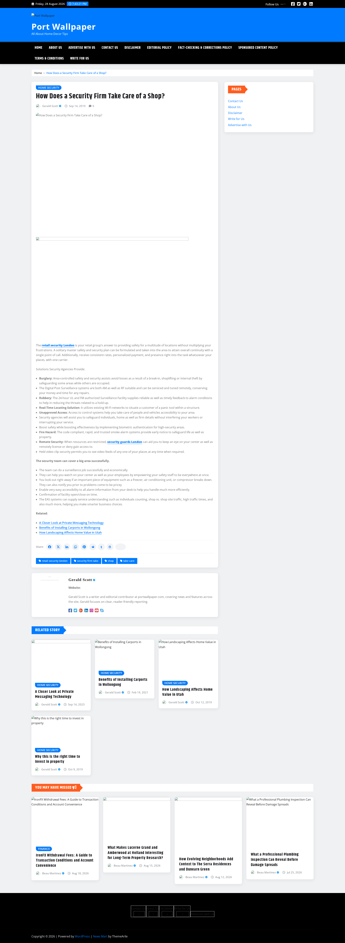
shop (111, 560)
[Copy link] (120, 546)
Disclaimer (133, 47)
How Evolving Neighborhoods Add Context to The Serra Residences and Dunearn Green (206, 864)
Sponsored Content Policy (258, 47)
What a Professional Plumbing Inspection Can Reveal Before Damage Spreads (275, 859)
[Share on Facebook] (49, 546)
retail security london (55, 560)
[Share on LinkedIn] (66, 546)
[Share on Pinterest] (84, 546)
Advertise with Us (81, 47)
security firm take (87, 560)
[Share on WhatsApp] (75, 546)
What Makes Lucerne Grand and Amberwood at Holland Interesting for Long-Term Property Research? (135, 853)
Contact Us (110, 47)
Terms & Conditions (49, 58)
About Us (55, 47)
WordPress (82, 936)
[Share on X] (58, 546)
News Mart (100, 936)
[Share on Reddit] (92, 546)
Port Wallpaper (63, 26)
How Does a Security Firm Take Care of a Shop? (76, 73)
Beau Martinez (51, 873)
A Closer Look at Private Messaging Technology (71, 523)
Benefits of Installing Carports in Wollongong (69, 528)
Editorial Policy (159, 47)
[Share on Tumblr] (101, 546)
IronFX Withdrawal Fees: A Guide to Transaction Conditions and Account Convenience (64, 860)
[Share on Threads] (110, 546)
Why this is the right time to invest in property (57, 759)
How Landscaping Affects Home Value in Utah (70, 532)
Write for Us (79, 58)
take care (128, 560)
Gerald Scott (50, 106)
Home (38, 47)
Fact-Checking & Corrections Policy (205, 47)
